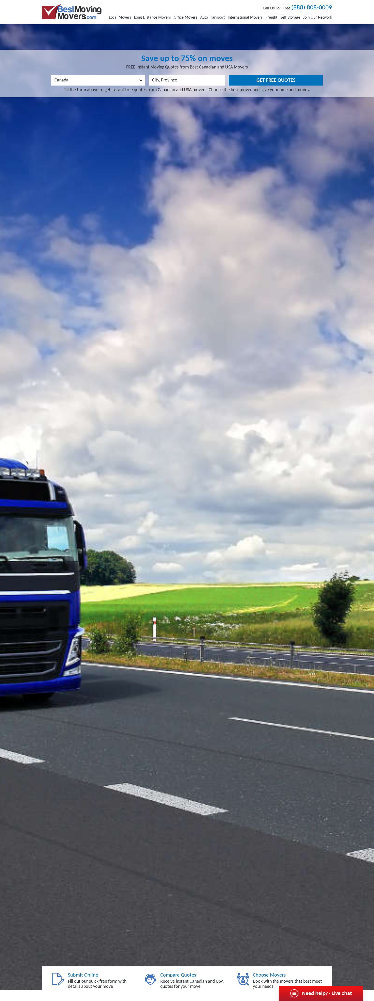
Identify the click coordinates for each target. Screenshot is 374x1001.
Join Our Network (317, 18)
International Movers (245, 18)
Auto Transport (212, 18)
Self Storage (290, 18)
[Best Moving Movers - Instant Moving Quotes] (72, 11)
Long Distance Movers (152, 18)
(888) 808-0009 (311, 8)
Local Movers (120, 18)
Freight (271, 18)
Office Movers (185, 18)
